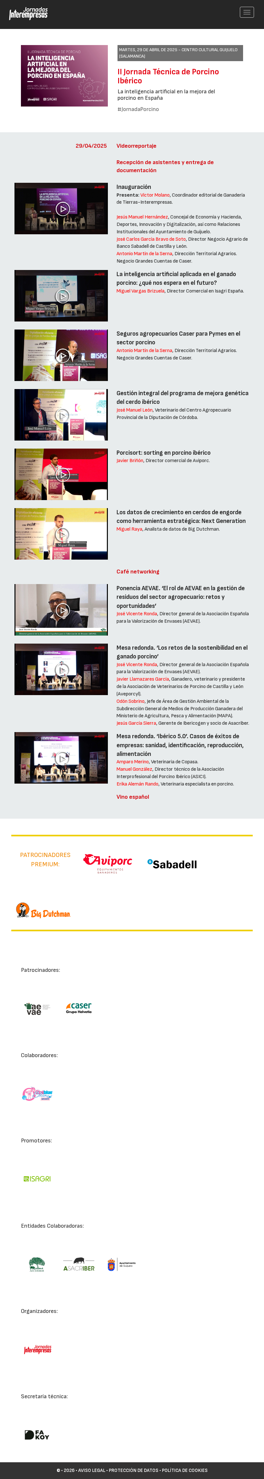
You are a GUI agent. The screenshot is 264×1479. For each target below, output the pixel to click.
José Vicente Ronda (137, 614)
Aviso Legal (91, 1470)
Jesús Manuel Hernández (142, 217)
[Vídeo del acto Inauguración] (61, 208)
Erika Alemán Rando (137, 784)
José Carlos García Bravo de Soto (151, 239)
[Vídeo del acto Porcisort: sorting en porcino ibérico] (61, 474)
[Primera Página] (24, 8)
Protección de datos (133, 1470)
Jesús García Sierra (136, 723)
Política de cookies (185, 1470)
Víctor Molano (155, 195)
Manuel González (134, 769)
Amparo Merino (133, 762)
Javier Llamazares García (143, 679)
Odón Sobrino (131, 701)
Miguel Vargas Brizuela (141, 291)
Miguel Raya (129, 529)
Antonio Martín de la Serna (144, 254)
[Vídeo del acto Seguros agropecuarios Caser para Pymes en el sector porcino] (61, 355)
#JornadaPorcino (138, 109)
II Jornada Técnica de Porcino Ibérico (168, 76)
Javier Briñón (130, 461)
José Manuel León (135, 410)
